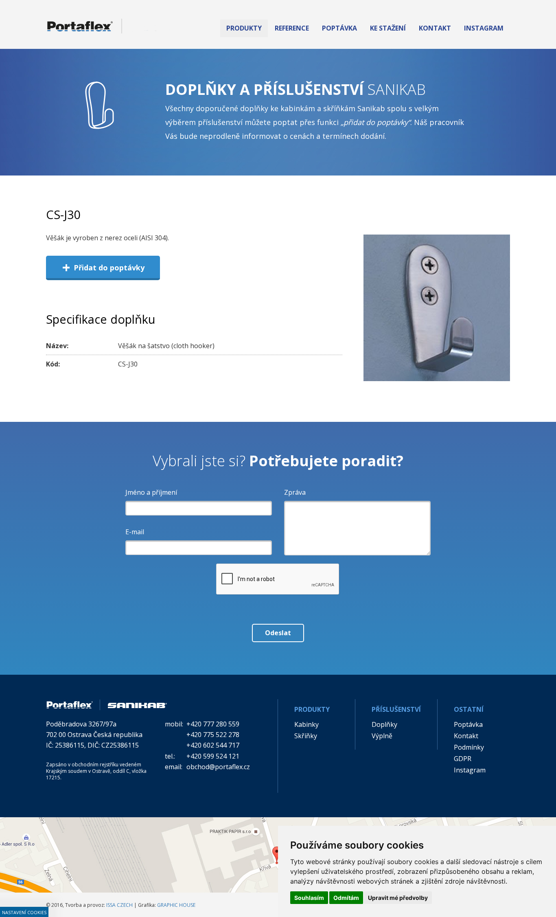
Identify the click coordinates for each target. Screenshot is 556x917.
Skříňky (305, 735)
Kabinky (306, 724)
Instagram (470, 770)
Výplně (382, 735)
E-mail (134, 531)
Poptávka (468, 724)
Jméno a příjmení (151, 492)
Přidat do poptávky (103, 267)
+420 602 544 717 (212, 745)
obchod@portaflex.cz (218, 766)
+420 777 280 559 (212, 724)
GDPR (462, 758)
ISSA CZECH (119, 905)
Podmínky (469, 747)
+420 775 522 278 (212, 734)
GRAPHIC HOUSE (176, 905)
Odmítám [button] (346, 897)
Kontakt (466, 735)
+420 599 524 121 (212, 756)
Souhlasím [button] (309, 897)
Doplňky (384, 724)
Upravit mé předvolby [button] (398, 897)
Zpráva (295, 492)
